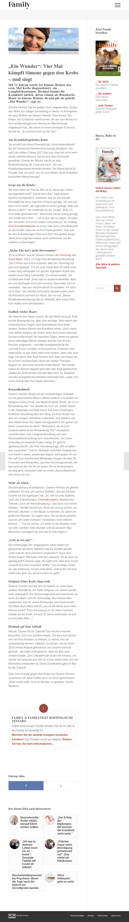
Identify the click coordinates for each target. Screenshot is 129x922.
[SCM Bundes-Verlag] (18, 917)
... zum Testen (104, 105)
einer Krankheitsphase (21, 226)
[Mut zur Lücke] (2, 461)
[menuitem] (117, 5)
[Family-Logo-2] (19, 5)
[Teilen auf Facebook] (26, 785)
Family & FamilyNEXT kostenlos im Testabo (42, 719)
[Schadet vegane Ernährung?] (126, 461)
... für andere (103, 93)
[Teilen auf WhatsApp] (61, 785)
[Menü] (117, 5)
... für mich (102, 81)
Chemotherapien (47, 499)
